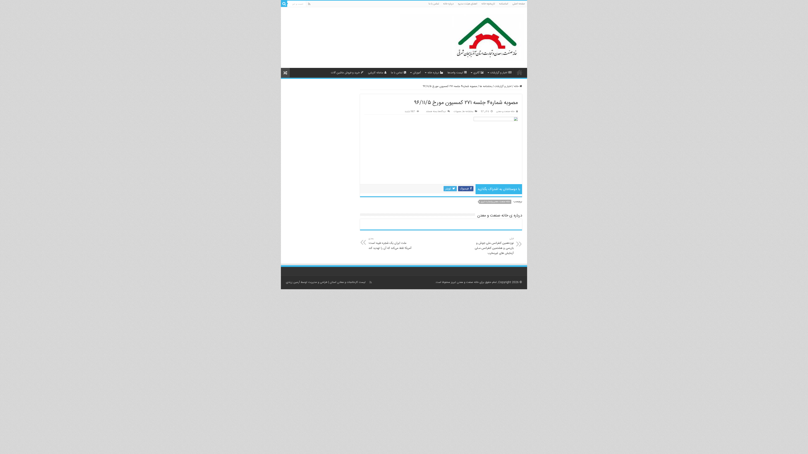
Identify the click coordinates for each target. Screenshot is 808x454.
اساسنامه (503, 4)
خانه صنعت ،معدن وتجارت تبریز (495, 202)
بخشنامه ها (486, 86)
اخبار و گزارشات (498, 72)
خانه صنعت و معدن (505, 112)
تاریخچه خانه (488, 4)
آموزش (417, 72)
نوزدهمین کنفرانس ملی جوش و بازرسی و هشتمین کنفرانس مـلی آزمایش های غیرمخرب (494, 246)
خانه (517, 86)
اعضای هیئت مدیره (467, 4)
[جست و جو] (284, 4)
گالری (476, 72)
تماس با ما (434, 4)
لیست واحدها (455, 72)
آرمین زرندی (293, 282)
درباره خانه (448, 4)
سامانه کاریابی (375, 72)
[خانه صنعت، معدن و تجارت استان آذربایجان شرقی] (462, 37)
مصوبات (457, 112)
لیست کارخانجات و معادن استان (347, 282)
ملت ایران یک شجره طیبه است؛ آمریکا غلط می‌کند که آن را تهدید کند (389, 244)
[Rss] (309, 4)
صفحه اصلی (518, 4)
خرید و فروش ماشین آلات (345, 72)
